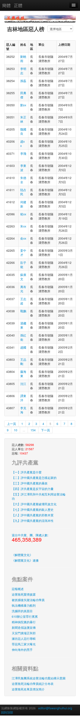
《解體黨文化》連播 (25, 560)
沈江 (23, 384)
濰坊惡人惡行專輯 (24, 638)
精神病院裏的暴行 (24, 622)
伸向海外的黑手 (22, 649)
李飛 (23, 153)
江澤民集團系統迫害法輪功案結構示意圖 (38, 678)
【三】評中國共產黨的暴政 (30, 483)
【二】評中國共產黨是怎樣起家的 (34, 478)
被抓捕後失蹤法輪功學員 (28, 600)
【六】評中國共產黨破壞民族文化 (34, 504)
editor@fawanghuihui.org (55, 708)
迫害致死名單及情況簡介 (28, 689)
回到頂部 (7, 712)
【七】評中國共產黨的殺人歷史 (33, 509)
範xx (23, 214)
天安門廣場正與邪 (24, 633)
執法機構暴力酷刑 (24, 605)
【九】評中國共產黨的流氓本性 (33, 520)
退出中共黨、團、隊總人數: (30, 538)
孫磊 (23, 81)
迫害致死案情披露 (24, 594)
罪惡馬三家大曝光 (24, 644)
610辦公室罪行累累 (25, 616)
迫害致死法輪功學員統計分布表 (33, 683)
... (24, 430)
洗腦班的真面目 (22, 611)
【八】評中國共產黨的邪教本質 (33, 515)
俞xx (23, 238)
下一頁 (45, 430)
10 (15, 430)
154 (33, 430)
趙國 (23, 347)
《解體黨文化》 (22, 555)
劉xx (23, 105)
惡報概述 (18, 589)
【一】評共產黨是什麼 (27, 472)
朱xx (23, 226)
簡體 (6, 5)
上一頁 (11, 424)
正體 (18, 5)
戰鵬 (23, 311)
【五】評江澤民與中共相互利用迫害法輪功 (38, 496)
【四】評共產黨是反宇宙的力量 (33, 489)
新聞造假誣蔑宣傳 (24, 627)
